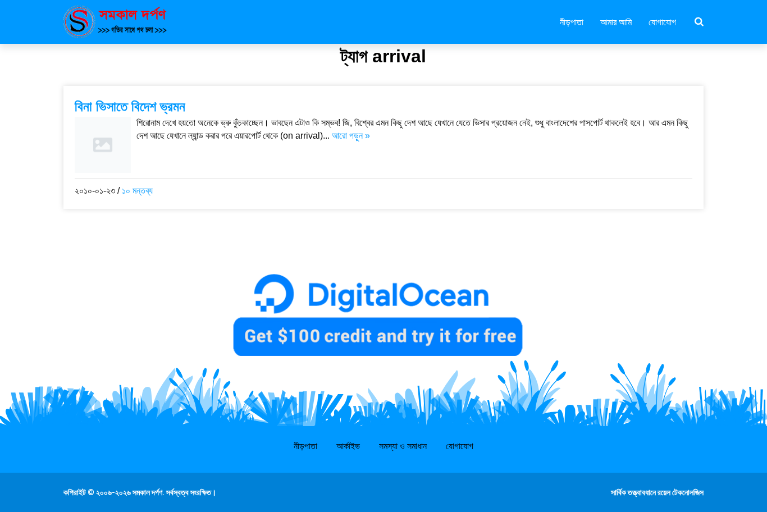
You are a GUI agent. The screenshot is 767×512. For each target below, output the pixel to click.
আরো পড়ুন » (351, 135)
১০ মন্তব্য (137, 190)
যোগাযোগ (662, 21)
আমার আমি (616, 21)
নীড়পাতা (571, 21)
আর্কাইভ (348, 446)
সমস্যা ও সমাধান (403, 446)
